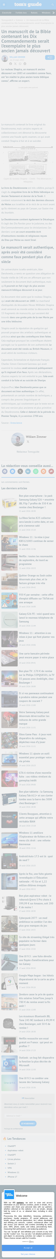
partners (20, 1203)
